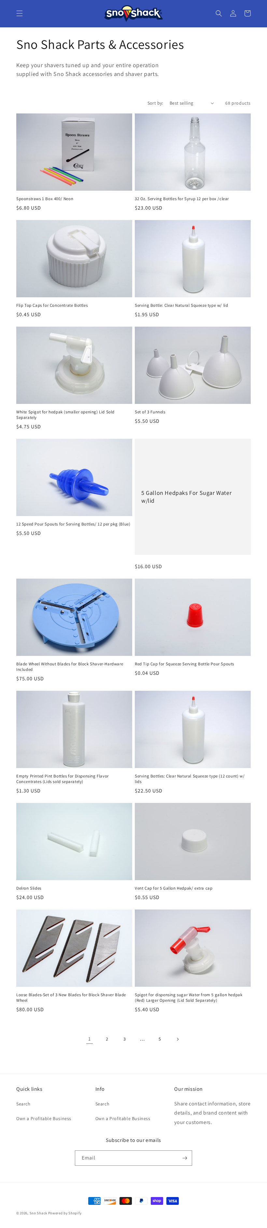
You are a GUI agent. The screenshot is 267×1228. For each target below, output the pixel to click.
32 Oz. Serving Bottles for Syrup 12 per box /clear (182, 198)
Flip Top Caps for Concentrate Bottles (52, 305)
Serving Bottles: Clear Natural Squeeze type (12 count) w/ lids (190, 779)
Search (23, 1104)
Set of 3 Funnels (150, 412)
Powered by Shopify (65, 1213)
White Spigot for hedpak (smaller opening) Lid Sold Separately (65, 414)
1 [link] (89, 1038)
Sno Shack (38, 1213)
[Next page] (177, 1039)
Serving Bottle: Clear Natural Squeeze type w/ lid (181, 305)
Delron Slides (28, 888)
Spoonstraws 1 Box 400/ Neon (44, 198)
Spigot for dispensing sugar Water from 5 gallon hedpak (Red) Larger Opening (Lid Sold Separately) (188, 997)
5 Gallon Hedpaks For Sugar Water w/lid (186, 496)
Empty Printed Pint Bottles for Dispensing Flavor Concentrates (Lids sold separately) (62, 779)
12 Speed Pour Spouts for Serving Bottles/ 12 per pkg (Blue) (73, 524)
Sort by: (155, 103)
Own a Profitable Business (43, 1118)
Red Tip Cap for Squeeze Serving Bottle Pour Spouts (184, 664)
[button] (19, 13)
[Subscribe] (184, 1158)
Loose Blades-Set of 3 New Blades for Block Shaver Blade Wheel (71, 997)
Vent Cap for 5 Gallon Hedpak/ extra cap (173, 888)
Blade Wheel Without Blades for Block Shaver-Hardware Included (69, 666)
